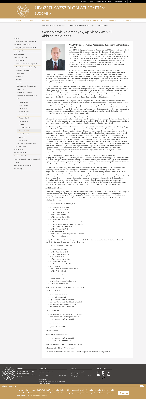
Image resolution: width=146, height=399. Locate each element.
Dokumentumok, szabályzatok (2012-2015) (27, 87)
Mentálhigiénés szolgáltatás (23, 165)
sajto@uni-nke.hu (45, 383)
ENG (130, 1)
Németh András (24, 134)
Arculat (16, 162)
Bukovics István (103, 25)
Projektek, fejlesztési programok (26, 64)
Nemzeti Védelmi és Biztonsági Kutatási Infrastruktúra (26, 68)
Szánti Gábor (23, 140)
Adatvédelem (43, 374)
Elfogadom (124, 393)
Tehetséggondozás (49, 20)
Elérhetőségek (18, 168)
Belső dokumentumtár (115, 1)
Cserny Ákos (23, 108)
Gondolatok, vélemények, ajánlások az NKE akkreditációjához (77, 34)
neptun (91, 1)
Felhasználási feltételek (46, 372)
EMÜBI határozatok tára (25, 92)
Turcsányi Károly (24, 118)
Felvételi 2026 (75, 374)
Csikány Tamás (23, 121)
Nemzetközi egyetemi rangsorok (28, 143)
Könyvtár (126, 20)
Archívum (63, 25)
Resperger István (24, 127)
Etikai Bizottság (19, 54)
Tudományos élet (69, 20)
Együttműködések (20, 146)
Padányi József (23, 102)
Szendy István (23, 115)
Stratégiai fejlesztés (49, 25)
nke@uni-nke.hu (21, 377)
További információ (38, 396)
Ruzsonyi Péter (24, 112)
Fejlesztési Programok (77, 372)
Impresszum (43, 368)
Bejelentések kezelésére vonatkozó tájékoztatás (53, 376)
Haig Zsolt (22, 124)
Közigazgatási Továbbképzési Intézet (81, 376)
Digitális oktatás (101, 1)
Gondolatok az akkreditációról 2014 (82, 25)
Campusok (112, 20)
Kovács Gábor (23, 105)
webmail (83, 1)
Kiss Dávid (22, 137)
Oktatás (32, 20)
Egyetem (18, 20)
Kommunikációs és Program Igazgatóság (27, 159)
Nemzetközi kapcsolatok (92, 20)
